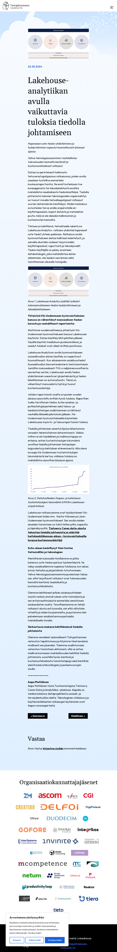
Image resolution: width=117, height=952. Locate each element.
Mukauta (17, 940)
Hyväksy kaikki (54, 940)
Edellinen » (78, 716)
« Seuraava (38, 716)
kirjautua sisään (53, 748)
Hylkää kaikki (35, 940)
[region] (37, 929)
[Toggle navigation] (111, 5)
